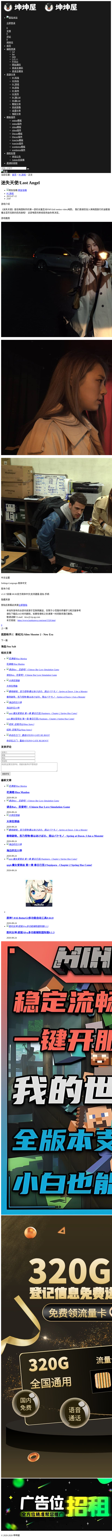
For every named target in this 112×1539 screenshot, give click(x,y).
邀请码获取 (12, 163)
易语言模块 (17, 71)
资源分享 (11, 74)
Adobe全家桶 (18, 160)
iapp (14, 57)
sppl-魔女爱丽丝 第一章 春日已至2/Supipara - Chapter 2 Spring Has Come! (49, 865)
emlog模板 (17, 120)
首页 (9, 46)
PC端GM (16, 97)
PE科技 (15, 81)
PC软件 (15, 91)
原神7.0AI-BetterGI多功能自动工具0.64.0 (30, 918)
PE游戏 (15, 88)
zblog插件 (16, 130)
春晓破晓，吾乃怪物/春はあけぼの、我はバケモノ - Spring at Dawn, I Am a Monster (55, 835)
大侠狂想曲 (13, 821)
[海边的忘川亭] (14, 844)
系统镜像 (16, 107)
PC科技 (15, 78)
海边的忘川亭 (14, 850)
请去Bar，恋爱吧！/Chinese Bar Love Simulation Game (38, 806)
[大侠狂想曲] (13, 815)
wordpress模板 (18, 147)
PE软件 (15, 94)
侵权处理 (11, 153)
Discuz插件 (17, 137)
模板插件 (11, 117)
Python (15, 61)
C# (13, 52)
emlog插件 (17, 124)
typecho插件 (17, 143)
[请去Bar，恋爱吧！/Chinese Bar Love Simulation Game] (33, 801)
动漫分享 (16, 111)
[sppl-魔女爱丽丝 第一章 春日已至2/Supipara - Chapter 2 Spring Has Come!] (42, 859)
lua (13, 54)
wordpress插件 (18, 150)
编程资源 (11, 49)
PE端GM (16, 101)
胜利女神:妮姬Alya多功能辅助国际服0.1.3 (30, 932)
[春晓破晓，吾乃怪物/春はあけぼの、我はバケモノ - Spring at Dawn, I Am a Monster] (47, 830)
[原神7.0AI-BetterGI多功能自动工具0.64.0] (39, 912)
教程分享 (16, 104)
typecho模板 (17, 140)
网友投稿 (22, 190)
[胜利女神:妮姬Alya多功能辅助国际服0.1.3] (27, 926)
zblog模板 (16, 127)
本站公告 (16, 156)
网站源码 (16, 65)
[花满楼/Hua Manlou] (17, 786)
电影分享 (16, 114)
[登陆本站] (4, 171)
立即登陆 (23, 605)
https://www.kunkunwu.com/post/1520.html (36, 620)
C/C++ (15, 59)
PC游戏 (15, 84)
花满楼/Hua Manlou (18, 792)
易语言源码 (17, 68)
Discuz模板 (17, 134)
